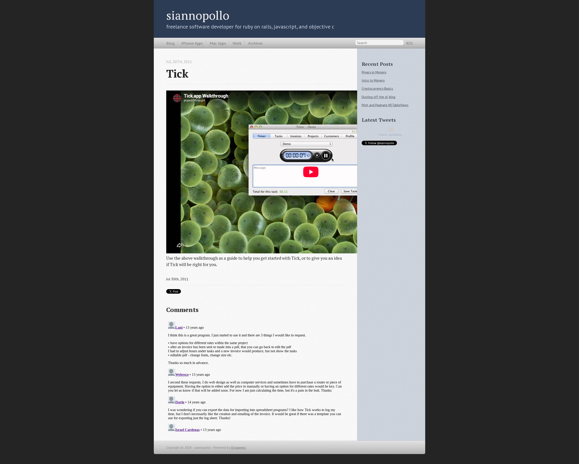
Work (237, 43)
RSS (409, 43)
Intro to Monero (373, 80)
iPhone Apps (192, 43)
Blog (170, 43)
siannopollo (197, 15)
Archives (255, 43)
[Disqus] (255, 376)
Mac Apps (218, 43)
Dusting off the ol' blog (378, 97)
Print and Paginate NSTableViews (385, 105)
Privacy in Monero (374, 72)
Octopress (238, 447)
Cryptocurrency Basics (377, 88)
